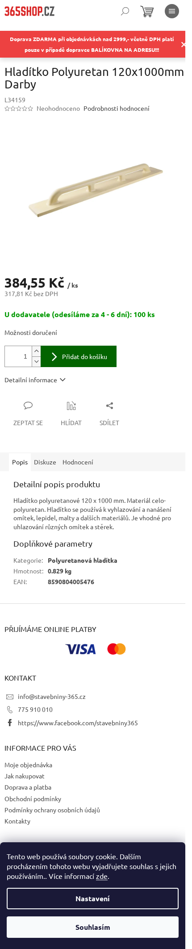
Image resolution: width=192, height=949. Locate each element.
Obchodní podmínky (32, 798)
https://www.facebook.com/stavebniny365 (78, 723)
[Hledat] (125, 11)
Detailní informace (30, 380)
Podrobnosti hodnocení (116, 108)
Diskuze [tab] (45, 462)
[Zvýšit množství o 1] (36, 351)
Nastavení (92, 898)
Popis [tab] (20, 462)
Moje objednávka (28, 765)
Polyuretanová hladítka (82, 560)
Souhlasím (92, 927)
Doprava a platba (27, 787)
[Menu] (172, 11)
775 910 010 (35, 709)
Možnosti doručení (30, 332)
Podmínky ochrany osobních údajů (52, 810)
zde (102, 875)
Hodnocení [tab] (78, 462)
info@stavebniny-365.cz (52, 696)
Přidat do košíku (84, 356)
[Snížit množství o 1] (36, 361)
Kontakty (17, 821)
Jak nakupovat (24, 776)
